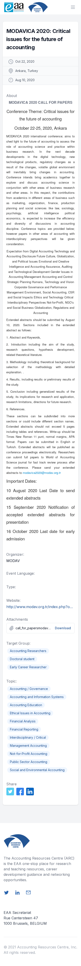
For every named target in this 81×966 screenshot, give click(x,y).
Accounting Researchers (28, 651)
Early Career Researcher (28, 667)
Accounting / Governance (29, 689)
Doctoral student (22, 659)
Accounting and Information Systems (37, 697)
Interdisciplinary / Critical (28, 737)
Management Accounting (28, 745)
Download (63, 628)
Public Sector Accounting (28, 762)
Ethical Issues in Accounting (30, 713)
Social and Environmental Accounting (37, 770)
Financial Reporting (24, 729)
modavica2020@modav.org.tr (42, 472)
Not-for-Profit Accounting (28, 754)
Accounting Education (26, 705)
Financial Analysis (23, 721)
